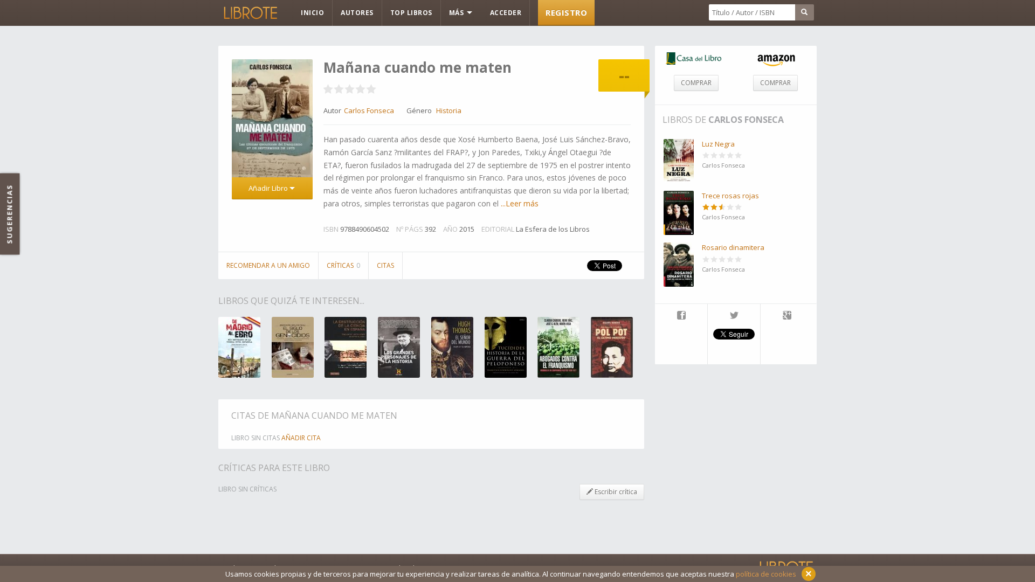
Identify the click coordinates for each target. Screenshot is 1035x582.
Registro (566, 12)
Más (457, 12)
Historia (448, 110)
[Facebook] (681, 316)
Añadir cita (301, 437)
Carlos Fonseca (746, 120)
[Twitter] (734, 316)
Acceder (506, 12)
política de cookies (766, 574)
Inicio (312, 12)
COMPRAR (696, 82)
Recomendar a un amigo (268, 265)
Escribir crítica (615, 491)
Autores (357, 12)
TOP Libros (411, 12)
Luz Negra (718, 144)
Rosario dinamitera (733, 247)
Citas (385, 265)
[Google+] (787, 316)
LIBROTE (250, 13)
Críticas (343, 265)
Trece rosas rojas (730, 195)
